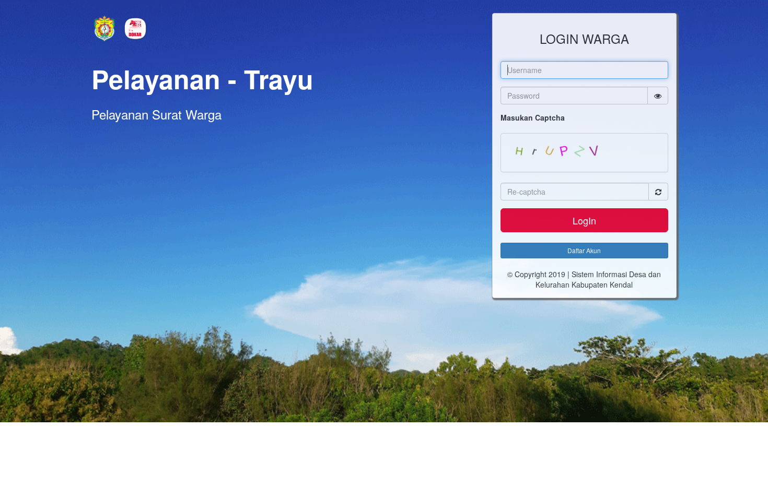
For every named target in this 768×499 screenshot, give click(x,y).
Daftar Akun (584, 250)
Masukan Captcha (533, 117)
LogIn (584, 220)
